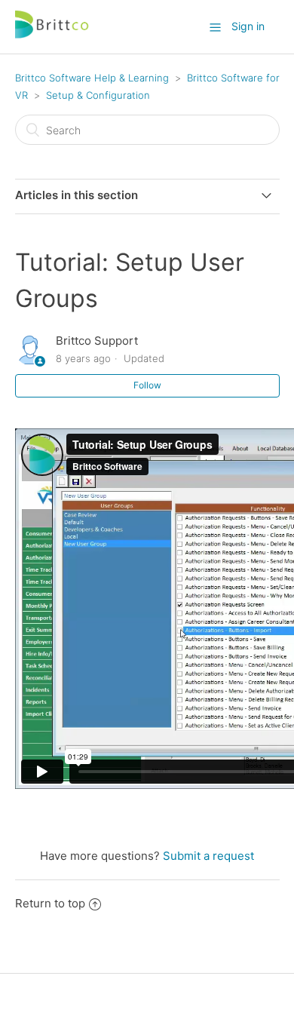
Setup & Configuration (98, 95)
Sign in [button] (248, 26)
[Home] (52, 34)
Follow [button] (147, 385)
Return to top (50, 903)
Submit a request (208, 856)
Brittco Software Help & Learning (92, 78)
